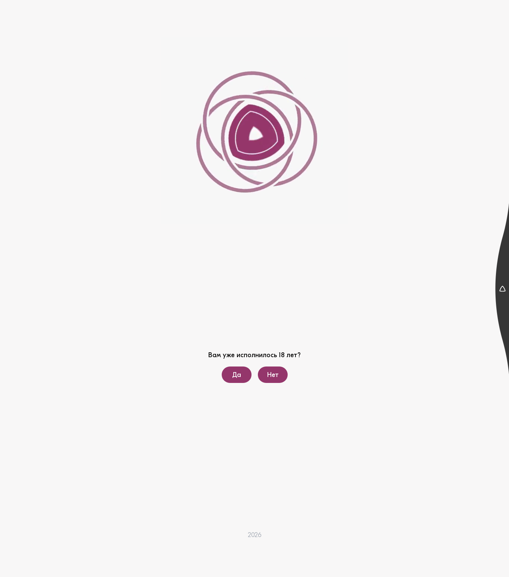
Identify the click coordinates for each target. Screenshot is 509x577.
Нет (272, 375)
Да (236, 375)
